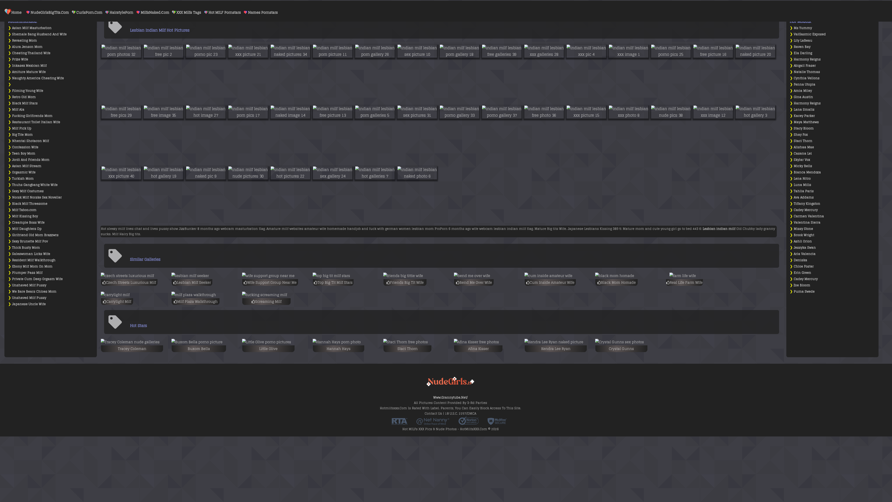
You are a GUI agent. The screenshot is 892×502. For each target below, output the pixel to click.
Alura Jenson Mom (27, 47)
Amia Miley (803, 90)
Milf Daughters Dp (27, 228)
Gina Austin (803, 97)
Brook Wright (804, 235)
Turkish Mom (23, 178)
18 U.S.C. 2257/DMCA (460, 413)
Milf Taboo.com (24, 210)
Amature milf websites (284, 228)
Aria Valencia (805, 254)
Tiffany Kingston (807, 203)
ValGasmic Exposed (810, 34)
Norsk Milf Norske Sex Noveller (37, 197)
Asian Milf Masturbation (32, 28)
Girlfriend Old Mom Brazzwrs (35, 235)
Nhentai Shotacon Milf (30, 141)
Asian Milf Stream (26, 166)
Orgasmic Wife (24, 172)
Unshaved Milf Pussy (29, 285)
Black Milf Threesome (29, 203)
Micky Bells (803, 166)
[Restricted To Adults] (399, 423)
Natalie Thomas (807, 72)
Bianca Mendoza (807, 172)
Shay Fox (801, 134)
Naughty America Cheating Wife (38, 78)
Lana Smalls (804, 109)
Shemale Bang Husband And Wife (39, 34)
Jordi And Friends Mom (30, 159)
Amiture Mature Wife (29, 72)
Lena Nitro (802, 178)
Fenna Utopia (804, 84)
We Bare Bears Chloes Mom (34, 291)
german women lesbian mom (409, 228)
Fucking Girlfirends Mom (32, 116)
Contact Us (433, 413)
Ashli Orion (803, 241)
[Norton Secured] (468, 423)
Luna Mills (802, 185)
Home (16, 12)
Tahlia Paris (804, 191)
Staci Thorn (803, 141)
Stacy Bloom (804, 128)
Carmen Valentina (809, 216)
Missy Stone (803, 228)
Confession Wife (25, 147)
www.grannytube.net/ (450, 397)
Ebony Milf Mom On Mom (32, 266)
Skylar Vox (802, 159)
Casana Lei (803, 153)
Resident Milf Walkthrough (34, 260)
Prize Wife (20, 59)
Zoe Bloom (802, 285)
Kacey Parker (804, 116)
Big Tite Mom (22, 134)
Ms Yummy (803, 28)
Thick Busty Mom (26, 247)
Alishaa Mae (804, 147)
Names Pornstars (263, 12)
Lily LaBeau (803, 40)
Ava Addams (804, 197)
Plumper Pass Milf (27, 272)
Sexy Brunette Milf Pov (30, 241)
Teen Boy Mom (23, 153)
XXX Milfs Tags (189, 12)
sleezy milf (116, 228)
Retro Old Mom (24, 97)
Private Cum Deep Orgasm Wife (37, 279)
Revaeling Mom (24, 40)
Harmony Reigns (807, 59)
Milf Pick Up (21, 128)
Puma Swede (804, 291)
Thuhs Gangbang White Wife (35, 185)
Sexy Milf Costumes (28, 191)
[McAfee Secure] (497, 423)
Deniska (800, 260)
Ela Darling (803, 53)
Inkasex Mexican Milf (29, 65)
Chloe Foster (804, 266)
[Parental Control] (433, 423)
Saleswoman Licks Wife (31, 254)
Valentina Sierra (807, 222)
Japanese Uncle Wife (29, 304)
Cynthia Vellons (807, 78)
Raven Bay (802, 47)
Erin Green (802, 272)
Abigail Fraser (805, 65)
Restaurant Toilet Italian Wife (36, 122)
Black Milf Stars (25, 103)
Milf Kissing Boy (25, 216)
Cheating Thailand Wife (31, 53)
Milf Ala (18, 109)
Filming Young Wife (27, 90)
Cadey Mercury (806, 210)
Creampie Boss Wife (28, 222)
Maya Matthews (806, 122)
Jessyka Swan (805, 247)
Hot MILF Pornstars (225, 12)
